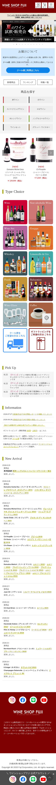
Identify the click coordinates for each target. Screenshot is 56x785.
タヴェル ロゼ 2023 (28, 667)
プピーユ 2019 (36, 537)
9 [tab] (36, 44)
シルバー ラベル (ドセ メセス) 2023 (37, 592)
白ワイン (41, 100)
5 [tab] (25, 44)
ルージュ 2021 (42, 608)
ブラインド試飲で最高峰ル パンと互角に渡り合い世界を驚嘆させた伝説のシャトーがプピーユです (30, 393)
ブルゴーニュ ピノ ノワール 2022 (25, 567)
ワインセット (15, 127)
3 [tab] (19, 44)
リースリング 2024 (38, 630)
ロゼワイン (41, 109)
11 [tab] (42, 44)
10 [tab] (39, 44)
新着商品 (11, 82)
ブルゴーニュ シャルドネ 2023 (31, 570)
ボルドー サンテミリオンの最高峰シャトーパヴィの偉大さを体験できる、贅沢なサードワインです (30, 385)
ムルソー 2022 (39, 564)
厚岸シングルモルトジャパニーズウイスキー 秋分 (32, 471)
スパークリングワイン (15, 109)
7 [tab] (30, 44)
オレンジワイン (15, 118)
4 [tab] (22, 44)
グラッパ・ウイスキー (41, 127)
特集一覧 (45, 82)
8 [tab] (33, 44)
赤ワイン (15, 100)
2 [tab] (16, 44)
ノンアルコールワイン (41, 118)
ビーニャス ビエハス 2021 (20, 627)
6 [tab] (28, 44)
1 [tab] (13, 44)
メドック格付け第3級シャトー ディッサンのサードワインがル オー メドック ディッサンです (29, 377)
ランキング (28, 82)
